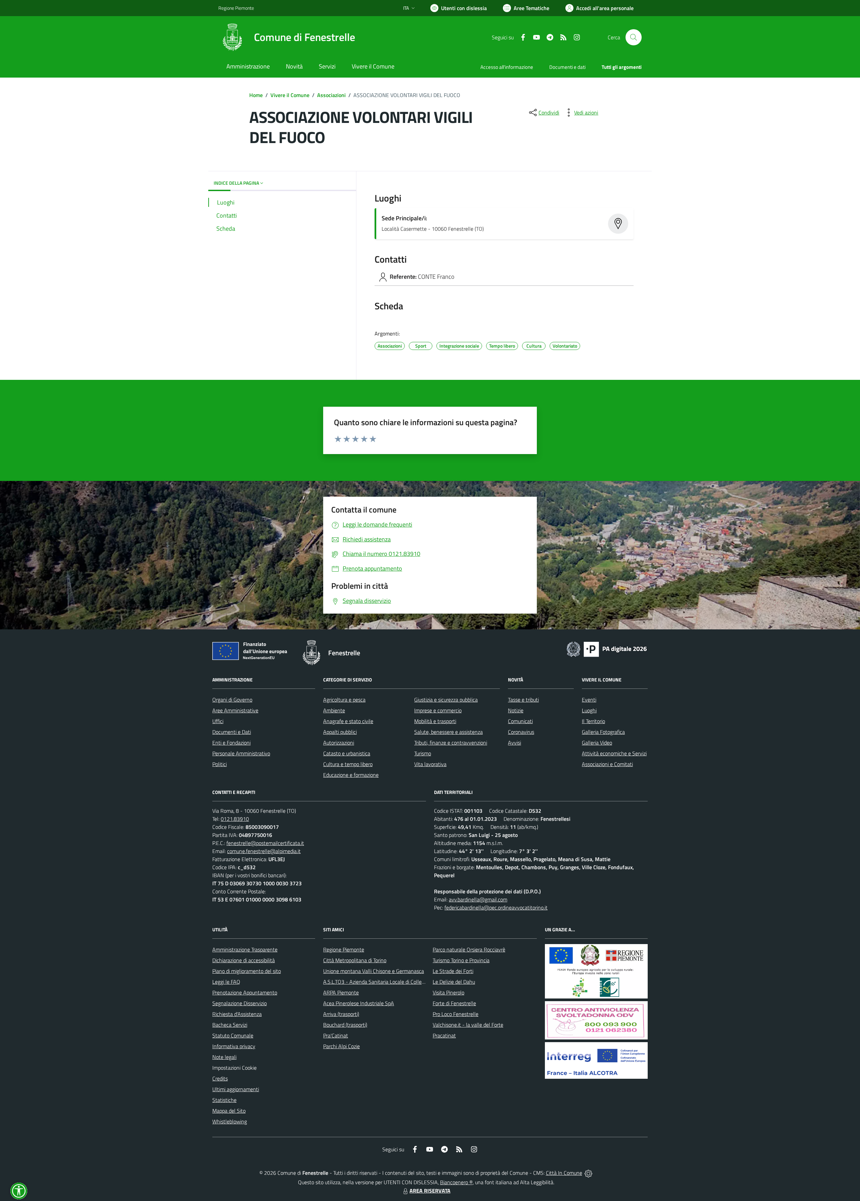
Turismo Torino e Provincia (461, 960)
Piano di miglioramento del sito (246, 971)
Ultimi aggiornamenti (235, 1089)
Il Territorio (593, 721)
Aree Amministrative (235, 710)
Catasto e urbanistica (346, 753)
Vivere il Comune (289, 95)
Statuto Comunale (232, 1035)
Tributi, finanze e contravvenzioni (450, 743)
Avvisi (514, 743)
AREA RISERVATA (430, 1191)
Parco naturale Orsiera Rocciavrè (469, 949)
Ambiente (334, 710)
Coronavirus (521, 732)
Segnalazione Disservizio (239, 1003)
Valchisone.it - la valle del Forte (468, 1025)
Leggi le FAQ (226, 982)
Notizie (515, 710)
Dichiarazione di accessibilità (243, 960)
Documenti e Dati (231, 732)
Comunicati (520, 721)
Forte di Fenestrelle (454, 1003)
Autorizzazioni (338, 743)
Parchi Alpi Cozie (341, 1046)
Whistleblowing (229, 1121)
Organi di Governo (232, 700)
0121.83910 (235, 819)
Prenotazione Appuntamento (244, 992)
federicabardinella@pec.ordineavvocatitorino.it (496, 907)
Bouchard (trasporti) (345, 1025)
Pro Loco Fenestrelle (455, 1014)
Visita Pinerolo (448, 992)
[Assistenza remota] (588, 1173)
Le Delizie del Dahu (454, 982)
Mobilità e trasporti (435, 721)
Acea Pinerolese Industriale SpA (358, 1003)
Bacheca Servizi (229, 1025)
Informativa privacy (233, 1046)
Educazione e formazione (351, 775)
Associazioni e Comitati (607, 764)
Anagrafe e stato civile (348, 721)
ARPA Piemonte (341, 992)
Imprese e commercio (438, 710)
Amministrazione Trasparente (244, 949)
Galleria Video (597, 743)
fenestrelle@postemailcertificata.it (265, 843)
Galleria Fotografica (603, 732)
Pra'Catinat (335, 1035)
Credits (220, 1078)
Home (256, 95)
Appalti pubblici (340, 732)
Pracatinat (444, 1035)
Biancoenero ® (456, 1182)
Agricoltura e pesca (344, 700)
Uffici (217, 721)
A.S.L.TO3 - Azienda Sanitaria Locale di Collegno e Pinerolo (388, 982)
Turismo (422, 753)
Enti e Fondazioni (231, 743)
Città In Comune (564, 1173)
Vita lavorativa (430, 764)
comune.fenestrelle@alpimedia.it (264, 851)
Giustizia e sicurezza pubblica (446, 700)
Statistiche (224, 1100)
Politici (219, 764)
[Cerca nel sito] (634, 37)
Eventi (589, 700)
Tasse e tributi (523, 700)
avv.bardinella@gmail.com (478, 899)
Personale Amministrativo (241, 753)
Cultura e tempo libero (348, 764)
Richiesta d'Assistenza (237, 1014)
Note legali (224, 1057)
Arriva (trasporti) (341, 1014)
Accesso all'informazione (506, 67)
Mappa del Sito (229, 1111)
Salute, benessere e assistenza (448, 732)
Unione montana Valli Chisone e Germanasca (373, 971)
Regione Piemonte (236, 7)
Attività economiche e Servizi (614, 753)
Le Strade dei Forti (453, 971)
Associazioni (331, 95)
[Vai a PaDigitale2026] (607, 648)
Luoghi (589, 710)
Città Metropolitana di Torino (354, 960)
